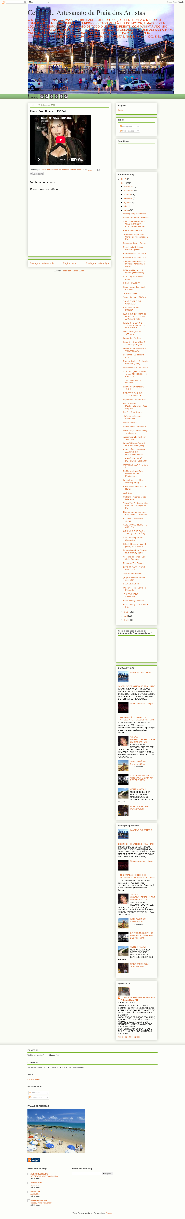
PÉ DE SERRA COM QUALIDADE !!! (139, 807)
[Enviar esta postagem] (98, 170)
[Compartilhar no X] (36, 173)
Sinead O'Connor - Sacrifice (136, 217)
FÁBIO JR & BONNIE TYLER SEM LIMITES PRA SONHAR (134, 325)
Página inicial (70, 263)
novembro (129, 190)
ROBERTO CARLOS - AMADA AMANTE (133, 394)
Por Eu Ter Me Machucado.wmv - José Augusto (135, 405)
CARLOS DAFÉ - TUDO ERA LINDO (134, 568)
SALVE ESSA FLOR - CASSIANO (132, 302)
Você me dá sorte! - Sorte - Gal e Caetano (135, 558)
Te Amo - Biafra (130, 293)
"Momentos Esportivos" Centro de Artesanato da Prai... (135, 236)
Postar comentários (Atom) (73, 271)
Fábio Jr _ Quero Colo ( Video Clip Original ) (134, 343)
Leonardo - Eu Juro (132, 338)
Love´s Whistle (130, 422)
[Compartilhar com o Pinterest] (42, 173)
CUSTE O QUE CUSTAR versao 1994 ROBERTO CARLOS (135, 374)
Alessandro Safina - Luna (134, 257)
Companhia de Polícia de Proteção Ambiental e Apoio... (134, 264)
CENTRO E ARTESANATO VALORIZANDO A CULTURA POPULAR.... (135, 224)
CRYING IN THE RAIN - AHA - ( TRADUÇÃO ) (134, 532)
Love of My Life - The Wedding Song (133, 481)
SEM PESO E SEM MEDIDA (131, 308)
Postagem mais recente (42, 263)
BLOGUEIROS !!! (131, 584)
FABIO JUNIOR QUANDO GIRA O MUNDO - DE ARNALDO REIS (135, 316)
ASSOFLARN (36, 1183)
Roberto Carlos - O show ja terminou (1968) (135, 362)
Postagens (127, 126)
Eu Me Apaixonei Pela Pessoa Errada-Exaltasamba (133, 473)
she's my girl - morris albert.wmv (132, 417)
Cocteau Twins (33, 1079)
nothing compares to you (134, 213)
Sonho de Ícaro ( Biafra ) (134, 297)
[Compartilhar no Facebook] (39, 173)
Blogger (109, 1213)
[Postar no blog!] (34, 173)
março (127, 620)
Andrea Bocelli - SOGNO (134, 253)
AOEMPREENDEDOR (39, 1174)
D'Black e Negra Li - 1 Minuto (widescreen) (133, 271)
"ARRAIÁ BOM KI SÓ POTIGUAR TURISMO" (135, 459)
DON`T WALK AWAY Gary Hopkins (44, 1176)
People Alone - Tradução (134, 426)
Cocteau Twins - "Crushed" (40, 1203)
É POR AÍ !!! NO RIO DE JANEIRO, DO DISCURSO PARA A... (134, 452)
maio (126, 612)
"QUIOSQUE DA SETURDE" (130, 595)
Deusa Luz (35, 1192)
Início (120, 110)
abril (126, 616)
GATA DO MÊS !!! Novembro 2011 (138, 762)
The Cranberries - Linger (141, 703)
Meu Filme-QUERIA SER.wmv (132, 333)
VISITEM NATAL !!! (138, 789)
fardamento (34, 1185)
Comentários (128, 131)
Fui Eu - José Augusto (133, 412)
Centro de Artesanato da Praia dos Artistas (86, 12)
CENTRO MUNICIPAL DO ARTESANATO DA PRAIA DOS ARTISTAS (141, 777)
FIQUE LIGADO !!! (131, 283)
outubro (127, 194)
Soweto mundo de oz (133, 573)
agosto (127, 202)
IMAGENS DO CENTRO (141, 672)
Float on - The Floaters (133, 563)
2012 (123, 179)
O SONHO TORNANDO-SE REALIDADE (136, 686)
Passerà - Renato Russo (134, 243)
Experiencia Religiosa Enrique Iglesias (133, 248)
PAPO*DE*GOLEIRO (39, 1200)
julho (126, 206)
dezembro (129, 186)
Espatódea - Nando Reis (134, 399)
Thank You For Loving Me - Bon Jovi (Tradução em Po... (135, 505)
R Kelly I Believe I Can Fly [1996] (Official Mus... (135, 545)
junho (126, 210)
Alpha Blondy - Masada (133, 600)
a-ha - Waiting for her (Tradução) (133, 538)
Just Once (127, 493)
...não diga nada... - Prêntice (132, 381)
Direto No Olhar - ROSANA (135, 367)
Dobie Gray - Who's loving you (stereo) (135, 431)
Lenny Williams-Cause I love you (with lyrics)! (134, 444)
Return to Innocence (132, 230)
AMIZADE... (34, 1194)
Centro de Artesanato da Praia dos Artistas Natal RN (138, 999)
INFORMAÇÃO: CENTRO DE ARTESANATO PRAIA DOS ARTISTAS (137, 718)
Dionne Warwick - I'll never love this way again (135, 551)
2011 (123, 183)
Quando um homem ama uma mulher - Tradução (135, 513)
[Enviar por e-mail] (31, 173)
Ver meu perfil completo (129, 1037)
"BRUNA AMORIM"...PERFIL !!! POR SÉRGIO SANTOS (142, 739)
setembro (128, 198)
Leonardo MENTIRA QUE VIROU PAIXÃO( (134, 349)
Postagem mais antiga (97, 263)
